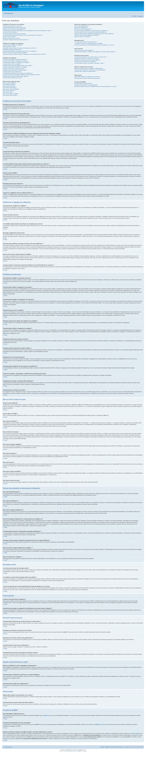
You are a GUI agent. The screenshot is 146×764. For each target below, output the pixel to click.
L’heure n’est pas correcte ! (9, 46)
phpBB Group (46, 715)
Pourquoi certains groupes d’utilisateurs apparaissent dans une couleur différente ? (94, 33)
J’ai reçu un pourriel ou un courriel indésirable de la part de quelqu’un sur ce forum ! (94, 45)
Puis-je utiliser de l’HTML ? (9, 84)
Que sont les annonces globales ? (11, 89)
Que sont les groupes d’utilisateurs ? (83, 29)
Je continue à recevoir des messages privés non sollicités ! (88, 43)
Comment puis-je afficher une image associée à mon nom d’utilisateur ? (20, 51)
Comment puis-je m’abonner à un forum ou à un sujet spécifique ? (90, 69)
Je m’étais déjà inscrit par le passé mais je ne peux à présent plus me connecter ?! (23, 35)
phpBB (68, 749)
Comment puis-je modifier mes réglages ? (13, 45)
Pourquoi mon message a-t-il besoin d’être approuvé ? (16, 76)
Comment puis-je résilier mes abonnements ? (85, 71)
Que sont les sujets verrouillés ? (10, 93)
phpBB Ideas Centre (99, 724)
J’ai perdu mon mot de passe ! (10, 32)
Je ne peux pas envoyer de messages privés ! (85, 41)
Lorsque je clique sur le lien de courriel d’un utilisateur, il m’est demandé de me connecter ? (24, 54)
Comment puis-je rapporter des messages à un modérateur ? (17, 73)
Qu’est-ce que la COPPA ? (9, 36)
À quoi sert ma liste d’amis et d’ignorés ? (84, 50)
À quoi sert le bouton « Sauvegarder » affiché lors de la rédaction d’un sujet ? (21, 74)
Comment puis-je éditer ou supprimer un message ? (15, 61)
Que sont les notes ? (8, 92)
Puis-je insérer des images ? (10, 87)
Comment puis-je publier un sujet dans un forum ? (15, 59)
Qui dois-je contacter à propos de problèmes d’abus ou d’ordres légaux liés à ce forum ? (95, 86)
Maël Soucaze (73, 750)
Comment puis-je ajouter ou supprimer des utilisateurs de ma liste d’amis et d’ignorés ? (95, 51)
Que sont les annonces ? (9, 90)
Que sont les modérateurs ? (81, 27)
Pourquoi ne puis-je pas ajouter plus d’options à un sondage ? (17, 65)
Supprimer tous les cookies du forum (114, 747)
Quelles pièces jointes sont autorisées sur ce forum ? (87, 76)
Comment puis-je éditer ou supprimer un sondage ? (15, 67)
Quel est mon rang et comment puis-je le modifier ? (15, 52)
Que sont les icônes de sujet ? (10, 95)
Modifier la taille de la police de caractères (141, 13)
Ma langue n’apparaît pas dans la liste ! (12, 49)
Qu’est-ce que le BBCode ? (9, 83)
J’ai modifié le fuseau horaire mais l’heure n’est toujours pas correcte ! (19, 48)
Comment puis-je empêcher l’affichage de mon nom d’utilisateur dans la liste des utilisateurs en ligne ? (27, 30)
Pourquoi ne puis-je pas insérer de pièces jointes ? (15, 70)
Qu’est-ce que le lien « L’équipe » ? (82, 36)
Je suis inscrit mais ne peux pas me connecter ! (14, 33)
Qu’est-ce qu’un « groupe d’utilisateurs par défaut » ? (87, 35)
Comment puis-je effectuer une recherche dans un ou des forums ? (90, 57)
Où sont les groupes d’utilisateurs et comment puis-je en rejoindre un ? (91, 30)
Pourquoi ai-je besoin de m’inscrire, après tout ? (14, 27)
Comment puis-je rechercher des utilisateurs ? (85, 61)
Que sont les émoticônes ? (9, 86)
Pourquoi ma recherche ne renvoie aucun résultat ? (86, 58)
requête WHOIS (135, 733)
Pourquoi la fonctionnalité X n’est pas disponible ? (86, 85)
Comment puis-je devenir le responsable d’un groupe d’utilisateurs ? (90, 32)
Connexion (140, 16)
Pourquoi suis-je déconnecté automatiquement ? (14, 29)
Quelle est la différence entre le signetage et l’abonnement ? (88, 68)
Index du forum (9, 13)
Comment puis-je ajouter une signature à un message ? (16, 62)
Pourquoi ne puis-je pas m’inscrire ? (11, 38)
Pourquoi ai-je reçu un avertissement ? (12, 71)
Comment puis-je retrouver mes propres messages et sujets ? (89, 63)
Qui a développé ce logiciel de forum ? (83, 83)
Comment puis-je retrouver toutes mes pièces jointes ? (87, 78)
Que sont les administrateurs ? (81, 26)
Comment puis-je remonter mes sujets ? (12, 77)
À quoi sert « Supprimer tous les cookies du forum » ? (16, 39)
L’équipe (102, 747)
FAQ (134, 16)
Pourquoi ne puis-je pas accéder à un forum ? (14, 68)
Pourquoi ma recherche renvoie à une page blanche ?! (87, 60)
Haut (5, 109)
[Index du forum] (10, 5)
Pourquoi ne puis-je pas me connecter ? (12, 26)
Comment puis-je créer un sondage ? (12, 64)
